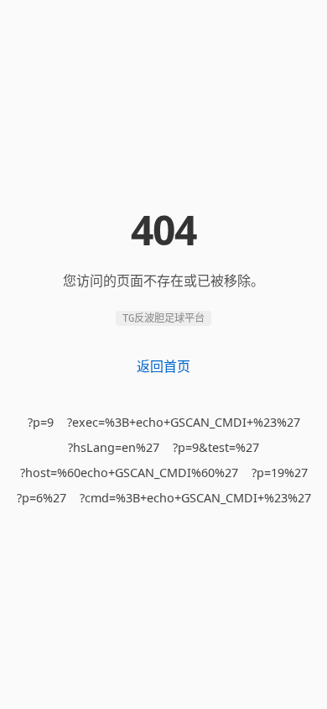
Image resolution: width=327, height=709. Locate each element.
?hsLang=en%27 (113, 447)
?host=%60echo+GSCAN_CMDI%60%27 (129, 473)
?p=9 (41, 422)
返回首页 (163, 366)
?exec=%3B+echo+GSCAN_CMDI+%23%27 (183, 422)
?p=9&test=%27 (216, 447)
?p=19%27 (280, 473)
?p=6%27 (41, 498)
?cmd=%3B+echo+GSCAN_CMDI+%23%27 (195, 498)
